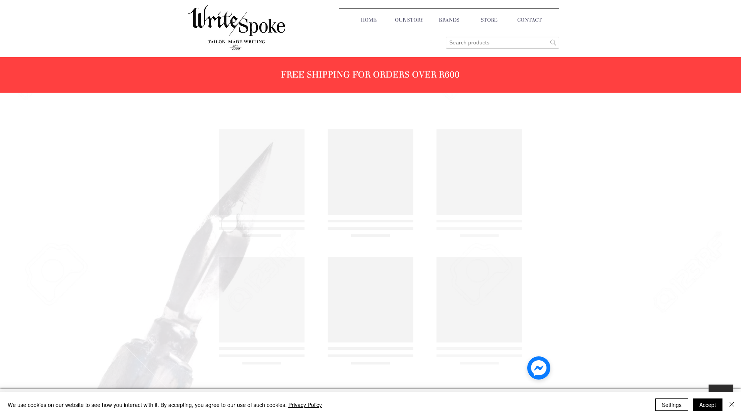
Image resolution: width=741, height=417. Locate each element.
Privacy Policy (305, 405)
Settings (672, 405)
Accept (707, 405)
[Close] (731, 404)
